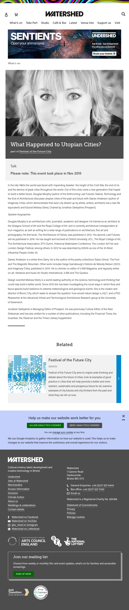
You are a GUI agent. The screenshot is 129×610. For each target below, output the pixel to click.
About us (13, 501)
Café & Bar (59, 22)
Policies (71, 513)
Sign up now (24, 575)
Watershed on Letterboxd (25, 529)
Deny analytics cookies (84, 425)
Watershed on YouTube (24, 521)
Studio (45, 22)
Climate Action (16, 497)
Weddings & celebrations (22, 505)
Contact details (16, 509)
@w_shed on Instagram (25, 525)
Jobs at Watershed (18, 481)
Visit (117, 22)
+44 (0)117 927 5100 (93, 489)
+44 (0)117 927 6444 (103, 485)
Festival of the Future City (35, 151)
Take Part (31, 22)
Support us (104, 22)
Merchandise (15, 485)
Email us (76, 493)
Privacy (71, 509)
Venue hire (87, 22)
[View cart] (16, 15)
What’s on (16, 22)
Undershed (14, 476)
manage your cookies (63, 432)
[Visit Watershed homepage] (64, 13)
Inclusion (13, 493)
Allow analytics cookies (45, 425)
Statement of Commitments (82, 505)
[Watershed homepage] (25, 460)
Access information (18, 489)
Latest (73, 22)
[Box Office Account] (6, 15)
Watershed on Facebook (25, 517)
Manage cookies (76, 517)
